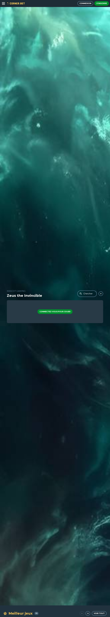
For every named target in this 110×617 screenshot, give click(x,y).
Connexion (85, 3)
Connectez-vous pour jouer (55, 312)
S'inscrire (101, 3)
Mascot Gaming (16, 291)
